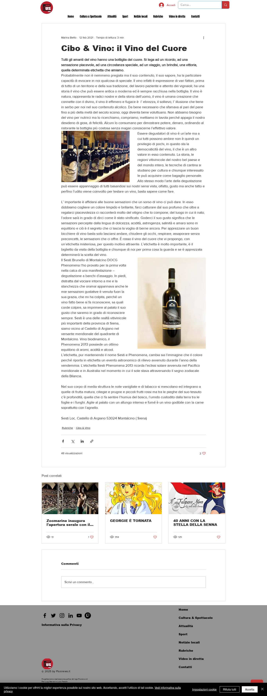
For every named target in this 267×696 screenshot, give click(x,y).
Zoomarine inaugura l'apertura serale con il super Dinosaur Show (68, 523)
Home (183, 609)
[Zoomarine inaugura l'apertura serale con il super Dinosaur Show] (70, 498)
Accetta (249, 689)
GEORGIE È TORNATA (130, 521)
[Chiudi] (262, 689)
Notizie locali (189, 642)
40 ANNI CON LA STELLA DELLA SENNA (195, 523)
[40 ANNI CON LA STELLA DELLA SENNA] (197, 498)
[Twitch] (88, 615)
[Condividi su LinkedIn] (82, 441)
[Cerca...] (225, 5)
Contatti (185, 667)
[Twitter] (53, 615)
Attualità (186, 626)
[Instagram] (62, 615)
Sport (183, 634)
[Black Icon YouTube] (79, 615)
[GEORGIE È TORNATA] (133, 498)
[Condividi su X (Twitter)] (72, 441)
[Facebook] (45, 615)
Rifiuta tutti (229, 689)
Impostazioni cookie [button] (204, 689)
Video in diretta (191, 658)
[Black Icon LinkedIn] (70, 615)
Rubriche (67, 427)
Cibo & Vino (83, 427)
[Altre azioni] (203, 37)
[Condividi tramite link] (92, 441)
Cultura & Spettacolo (196, 617)
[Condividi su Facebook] (63, 441)
